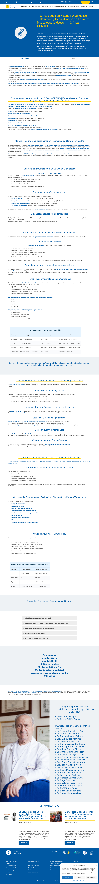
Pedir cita (86, 2)
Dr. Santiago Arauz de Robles (71, 746)
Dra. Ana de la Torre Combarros (72, 756)
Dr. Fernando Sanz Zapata (69, 785)
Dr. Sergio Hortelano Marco (70, 793)
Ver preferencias (91, 877)
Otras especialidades (59, 6)
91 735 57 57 (10, 2)
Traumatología (35, 6)
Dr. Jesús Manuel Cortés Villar (71, 759)
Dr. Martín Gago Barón (68, 733)
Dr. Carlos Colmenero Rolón (70, 751)
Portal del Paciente (46, 2)
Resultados (35, 2)
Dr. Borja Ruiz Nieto (66, 780)
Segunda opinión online (56, 868)
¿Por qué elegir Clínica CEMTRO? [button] (37, 638)
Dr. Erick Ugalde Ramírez (69, 790)
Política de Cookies (60, 880)
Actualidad (31, 868)
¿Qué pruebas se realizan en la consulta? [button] (39, 628)
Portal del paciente (55, 863)
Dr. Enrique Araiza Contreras (71, 743)
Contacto (91, 6)
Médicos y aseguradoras (73, 6)
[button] (96, 865)
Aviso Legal (37, 880)
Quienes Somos (24, 6)
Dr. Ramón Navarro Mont (69, 772)
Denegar (79, 877)
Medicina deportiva (46, 6)
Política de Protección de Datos (79, 880)
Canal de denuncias (33, 872)
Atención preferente (55, 865)
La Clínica (30, 863)
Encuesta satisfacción (55, 870)
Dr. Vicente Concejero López (71, 730)
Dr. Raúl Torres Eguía (67, 788)
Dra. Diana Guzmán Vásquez (71, 762)
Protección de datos (47, 880)
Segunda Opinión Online (23, 2)
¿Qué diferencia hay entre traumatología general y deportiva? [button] (46, 623)
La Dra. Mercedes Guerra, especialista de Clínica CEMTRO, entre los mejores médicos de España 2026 (32, 815)
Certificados (9, 874)
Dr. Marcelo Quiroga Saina (70, 777)
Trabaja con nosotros (33, 865)
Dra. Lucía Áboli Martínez (69, 738)
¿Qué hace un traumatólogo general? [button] (38, 618)
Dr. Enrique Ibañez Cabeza (70, 736)
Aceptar (67, 877)
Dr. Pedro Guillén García (68, 719)
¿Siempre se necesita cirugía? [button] (35, 633)
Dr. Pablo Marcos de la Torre (70, 769)
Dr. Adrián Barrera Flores (69, 749)
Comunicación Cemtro (26, 822)
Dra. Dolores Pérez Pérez (69, 782)
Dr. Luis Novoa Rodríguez (69, 775)
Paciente (83, 6)
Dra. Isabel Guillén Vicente (70, 764)
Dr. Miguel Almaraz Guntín (69, 741)
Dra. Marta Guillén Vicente (69, 767)
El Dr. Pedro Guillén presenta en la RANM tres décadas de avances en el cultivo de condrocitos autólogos (79, 815)
